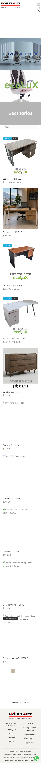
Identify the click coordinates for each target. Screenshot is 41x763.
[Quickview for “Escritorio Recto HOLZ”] (20, 155)
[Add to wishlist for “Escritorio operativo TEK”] (31, 279)
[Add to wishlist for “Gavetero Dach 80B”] (31, 439)
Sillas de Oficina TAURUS (13, 605)
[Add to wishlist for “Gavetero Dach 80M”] (31, 545)
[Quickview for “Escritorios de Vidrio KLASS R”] (20, 315)
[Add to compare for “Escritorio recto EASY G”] (35, 226)
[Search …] (33, 10)
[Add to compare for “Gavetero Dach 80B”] (35, 439)
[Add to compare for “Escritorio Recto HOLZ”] (35, 173)
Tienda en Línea (20, 25)
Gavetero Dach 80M (11, 552)
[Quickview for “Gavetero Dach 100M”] (20, 475)
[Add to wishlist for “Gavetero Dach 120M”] (31, 386)
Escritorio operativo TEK (13, 285)
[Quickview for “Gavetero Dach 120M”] (20, 368)
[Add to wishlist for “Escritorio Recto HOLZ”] (31, 173)
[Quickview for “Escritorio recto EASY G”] (20, 208)
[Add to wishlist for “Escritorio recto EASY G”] (31, 226)
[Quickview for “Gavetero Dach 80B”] (20, 421)
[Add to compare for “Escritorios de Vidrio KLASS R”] (35, 332)
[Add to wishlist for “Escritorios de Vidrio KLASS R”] (31, 332)
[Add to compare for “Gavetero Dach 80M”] (35, 545)
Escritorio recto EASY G (12, 232)
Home (10, 25)
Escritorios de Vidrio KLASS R (15, 339)
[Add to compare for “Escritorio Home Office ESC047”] (35, 652)
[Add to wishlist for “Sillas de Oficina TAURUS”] (31, 599)
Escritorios (20, 113)
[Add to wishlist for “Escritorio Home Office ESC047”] (31, 652)
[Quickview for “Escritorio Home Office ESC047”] (20, 634)
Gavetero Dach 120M (11, 392)
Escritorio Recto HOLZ (12, 179)
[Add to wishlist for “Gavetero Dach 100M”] (31, 492)
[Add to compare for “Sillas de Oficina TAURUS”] (35, 599)
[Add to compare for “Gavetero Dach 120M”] (35, 386)
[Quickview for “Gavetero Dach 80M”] (20, 528)
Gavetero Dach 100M (11, 498)
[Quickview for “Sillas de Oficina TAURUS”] (20, 581)
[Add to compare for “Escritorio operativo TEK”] (35, 279)
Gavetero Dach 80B (11, 445)
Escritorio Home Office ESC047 (15, 658)
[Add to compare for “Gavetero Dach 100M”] (35, 492)
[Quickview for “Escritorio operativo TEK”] (20, 262)
